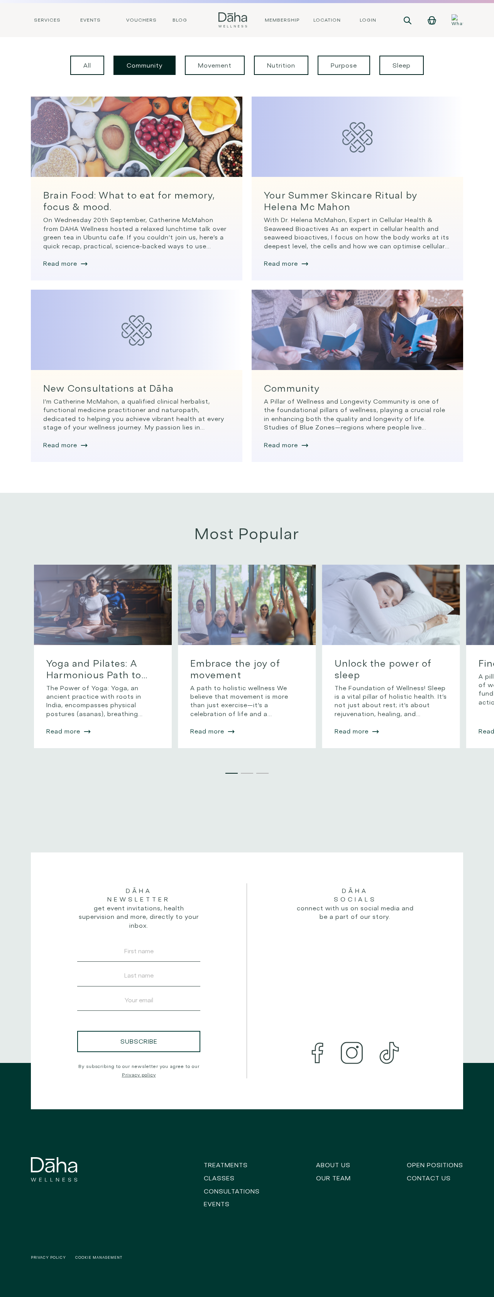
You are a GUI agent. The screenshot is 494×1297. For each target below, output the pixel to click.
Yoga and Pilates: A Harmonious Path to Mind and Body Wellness (94, 669)
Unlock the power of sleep (383, 669)
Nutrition (281, 65)
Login (368, 20)
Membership (282, 20)
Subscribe (138, 1041)
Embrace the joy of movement (235, 669)
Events (90, 20)
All (87, 65)
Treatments (226, 1165)
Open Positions (435, 1165)
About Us (333, 1165)
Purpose (344, 65)
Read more (60, 263)
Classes (219, 1178)
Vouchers (141, 20)
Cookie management (98, 1257)
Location (327, 20)
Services (47, 20)
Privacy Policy (48, 1257)
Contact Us (429, 1178)
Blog (180, 20)
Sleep (401, 65)
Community (144, 65)
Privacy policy (139, 1075)
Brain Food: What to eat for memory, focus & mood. (129, 200)
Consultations (232, 1191)
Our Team (333, 1178)
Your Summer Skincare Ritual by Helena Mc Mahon (340, 200)
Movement (215, 65)
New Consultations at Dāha (108, 388)
